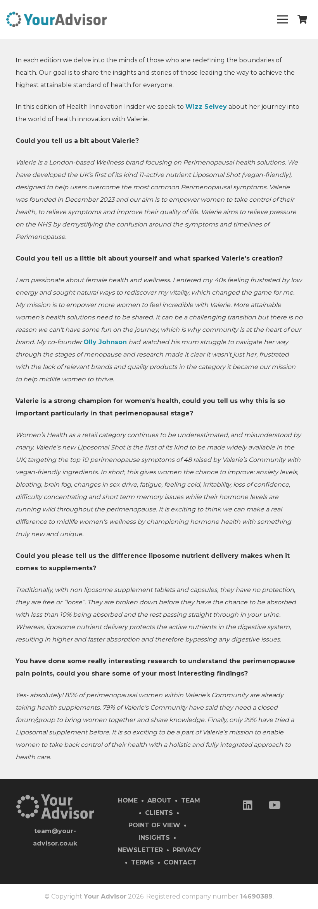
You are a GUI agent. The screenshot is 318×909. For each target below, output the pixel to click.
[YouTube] (274, 806)
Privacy (187, 850)
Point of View (154, 825)
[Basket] (302, 19)
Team (190, 800)
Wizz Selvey (206, 106)
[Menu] (282, 19)
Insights (154, 837)
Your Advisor (105, 896)
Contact (180, 862)
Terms (142, 862)
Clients (159, 812)
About (159, 800)
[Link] (56, 19)
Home (128, 800)
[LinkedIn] (247, 806)
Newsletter (140, 850)
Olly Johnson (105, 342)
